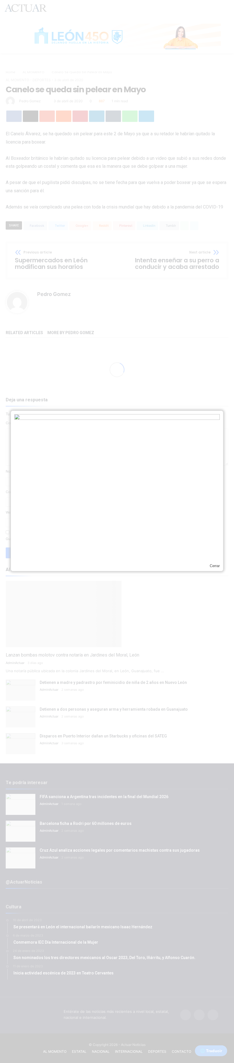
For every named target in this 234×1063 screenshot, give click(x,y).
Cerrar (215, 566)
